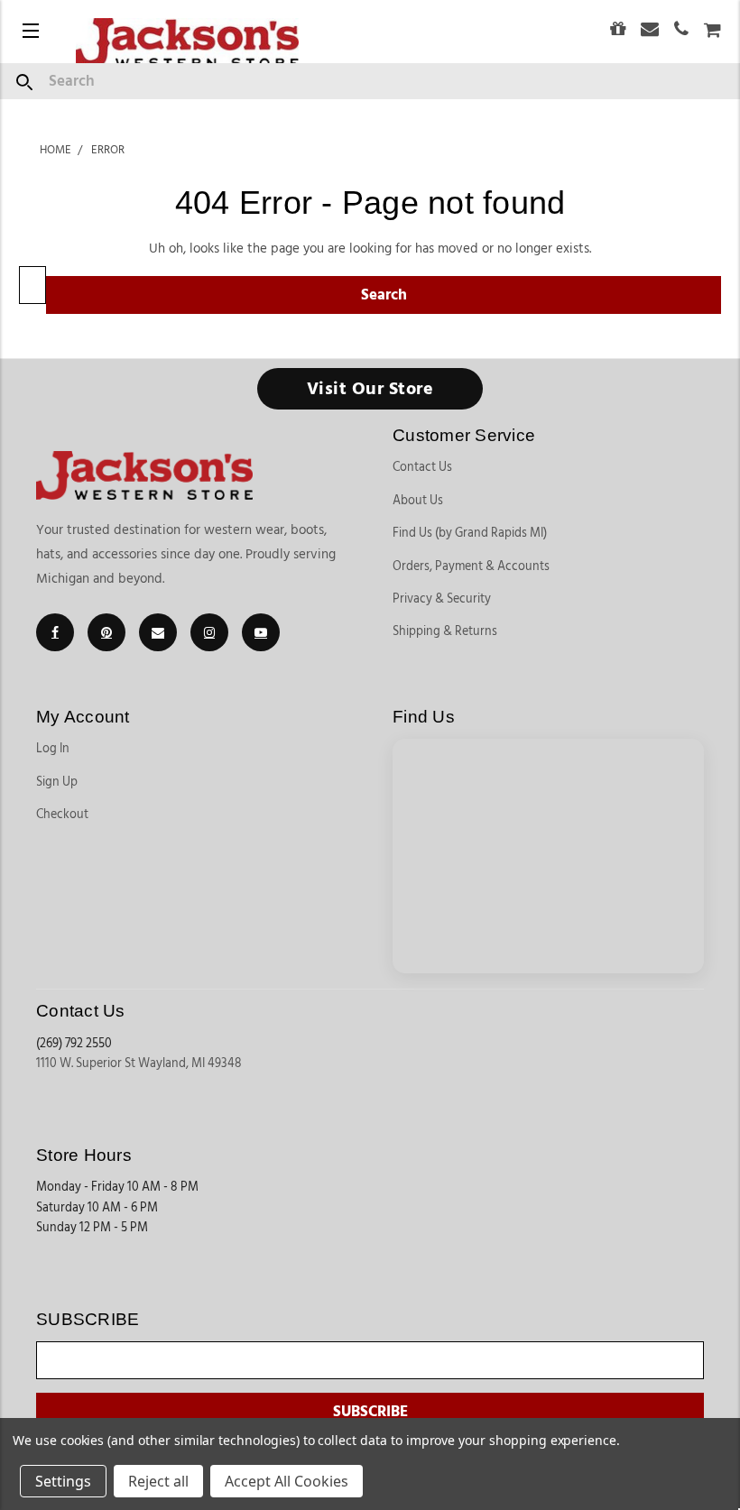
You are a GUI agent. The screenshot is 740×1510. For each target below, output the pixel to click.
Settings (63, 1481)
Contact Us (422, 467)
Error (108, 149)
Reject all (158, 1481)
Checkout (62, 814)
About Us (418, 500)
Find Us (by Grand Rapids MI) (470, 533)
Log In (52, 748)
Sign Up (57, 782)
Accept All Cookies (286, 1481)
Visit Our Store (370, 389)
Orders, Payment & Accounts (471, 566)
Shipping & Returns (445, 631)
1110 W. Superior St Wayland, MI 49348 (139, 1063)
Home (55, 149)
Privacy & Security (442, 599)
